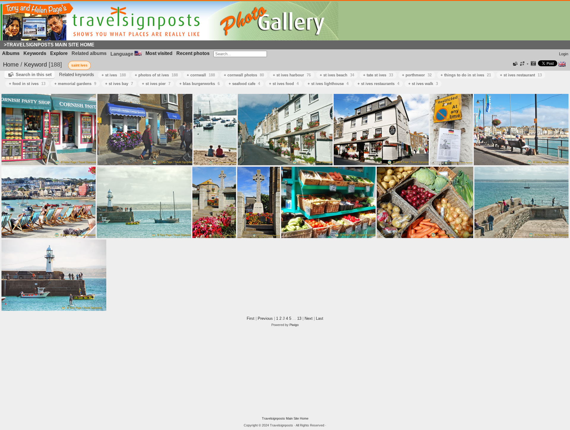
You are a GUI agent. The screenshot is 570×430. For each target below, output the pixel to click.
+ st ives (114, 75)
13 (299, 318)
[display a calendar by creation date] (533, 64)
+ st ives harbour (292, 75)
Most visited (158, 53)
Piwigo (294, 325)
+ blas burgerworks (199, 83)
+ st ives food (284, 83)
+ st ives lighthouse (328, 83)
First (250, 318)
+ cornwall (201, 75)
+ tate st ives (378, 75)
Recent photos (193, 53)
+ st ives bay (119, 83)
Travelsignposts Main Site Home (285, 418)
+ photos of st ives (156, 75)
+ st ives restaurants (378, 83)
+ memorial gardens (75, 83)
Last (319, 318)
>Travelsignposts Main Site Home (49, 44)
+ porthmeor (417, 75)
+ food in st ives (27, 83)
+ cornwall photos (244, 75)
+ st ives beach (337, 75)
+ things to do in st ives (466, 75)
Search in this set (34, 74)
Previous (265, 318)
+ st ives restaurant (521, 75)
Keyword (35, 64)
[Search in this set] (514, 63)
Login (563, 54)
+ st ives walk (423, 83)
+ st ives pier (156, 83)
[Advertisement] (285, 371)
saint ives (79, 65)
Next (309, 318)
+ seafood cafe (244, 83)
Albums (11, 53)
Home (11, 64)
